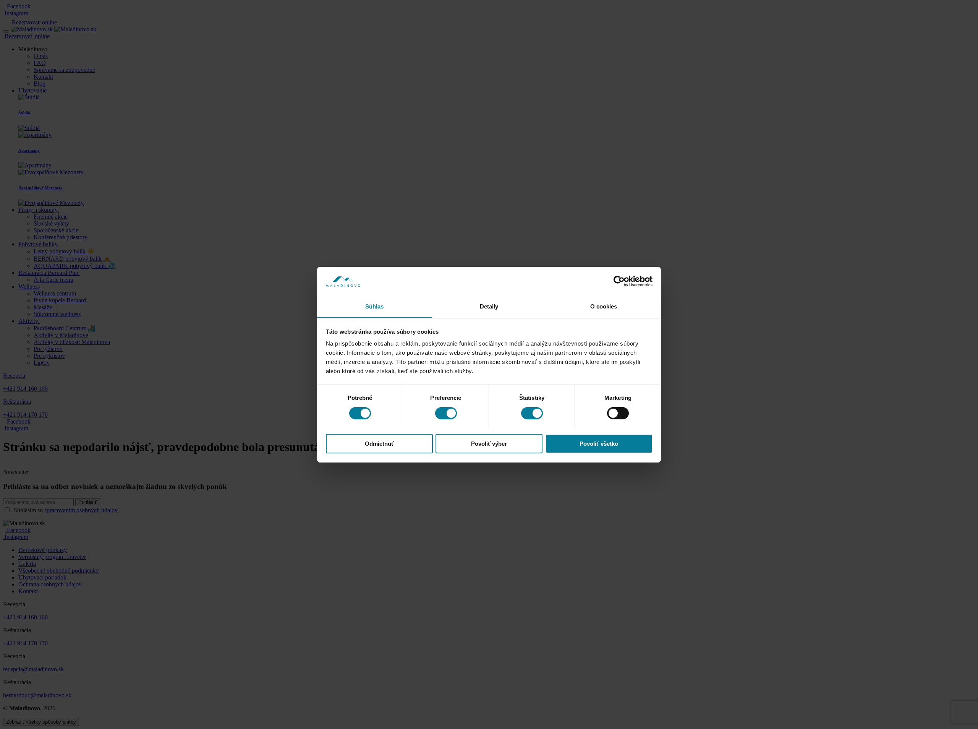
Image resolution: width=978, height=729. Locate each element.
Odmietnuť (379, 443)
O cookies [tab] (603, 306)
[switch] (446, 413)
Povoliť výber (489, 443)
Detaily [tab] (489, 306)
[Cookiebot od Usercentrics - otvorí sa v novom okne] (619, 281)
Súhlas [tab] (374, 306)
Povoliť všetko (599, 443)
